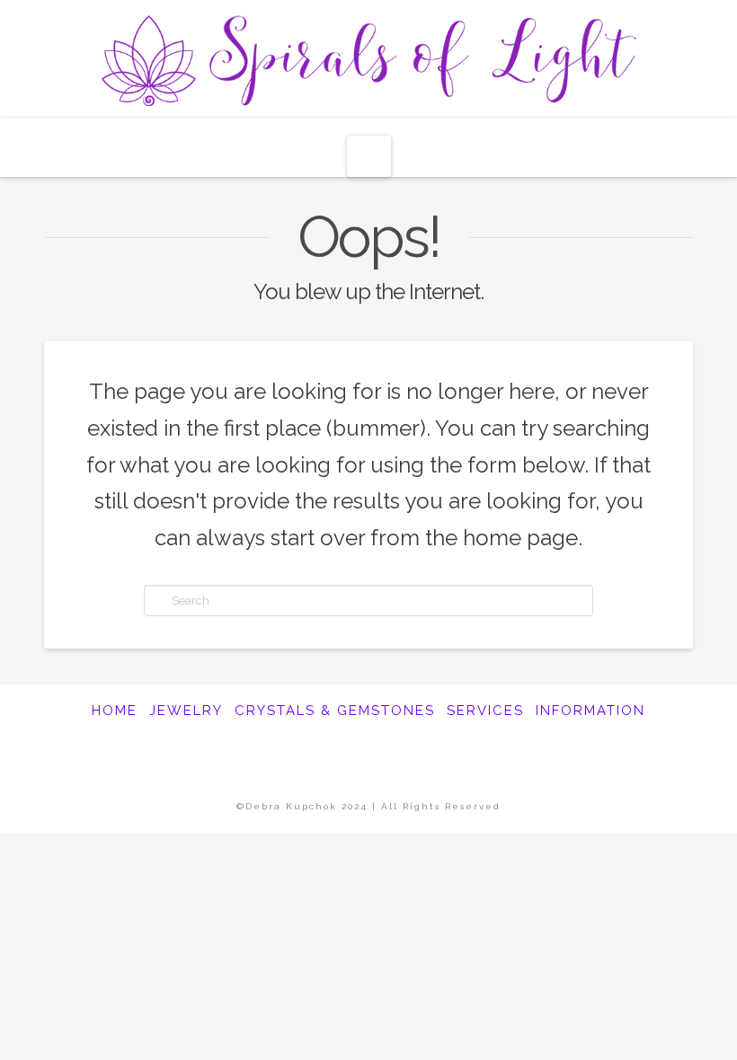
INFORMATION (590, 710)
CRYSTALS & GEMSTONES (335, 710)
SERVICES (485, 710)
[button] (369, 156)
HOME (115, 710)
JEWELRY (186, 710)
